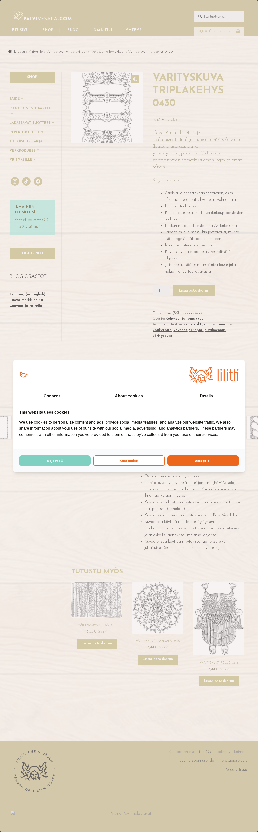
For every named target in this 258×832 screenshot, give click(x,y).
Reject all (55, 460)
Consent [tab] (52, 396)
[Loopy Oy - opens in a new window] (23, 374)
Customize (129, 460)
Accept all (203, 460)
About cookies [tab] (129, 396)
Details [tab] (206, 396)
